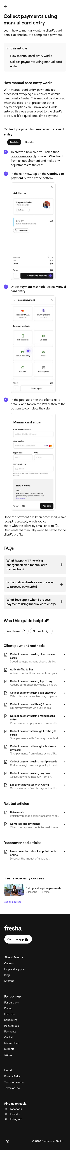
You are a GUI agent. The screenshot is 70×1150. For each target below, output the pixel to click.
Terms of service (14, 1082)
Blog (7, 975)
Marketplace (11, 1043)
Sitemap (9, 980)
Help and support (14, 969)
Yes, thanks (13, 631)
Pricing (8, 1008)
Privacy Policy (12, 1076)
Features (9, 1014)
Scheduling (11, 1020)
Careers (9, 963)
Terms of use (12, 1088)
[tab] (14, 142)
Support (9, 1048)
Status (8, 1054)
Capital (8, 1037)
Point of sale (11, 1025)
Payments (10, 1031)
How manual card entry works (31, 55)
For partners (11, 1002)
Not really (39, 631)
